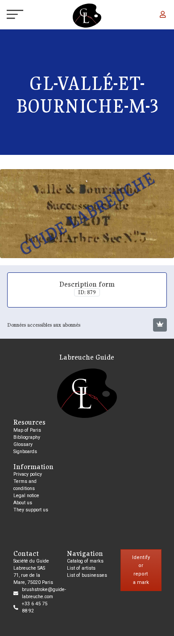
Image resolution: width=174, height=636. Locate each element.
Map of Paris (27, 430)
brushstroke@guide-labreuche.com (44, 593)
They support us (30, 510)
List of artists (81, 568)
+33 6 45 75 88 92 (34, 607)
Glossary (23, 444)
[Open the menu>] (7, 15)
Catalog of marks (85, 561)
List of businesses (87, 575)
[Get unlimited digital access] (160, 325)
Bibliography (26, 437)
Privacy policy (27, 474)
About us (22, 503)
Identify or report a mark (141, 570)
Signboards (25, 451)
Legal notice (26, 495)
